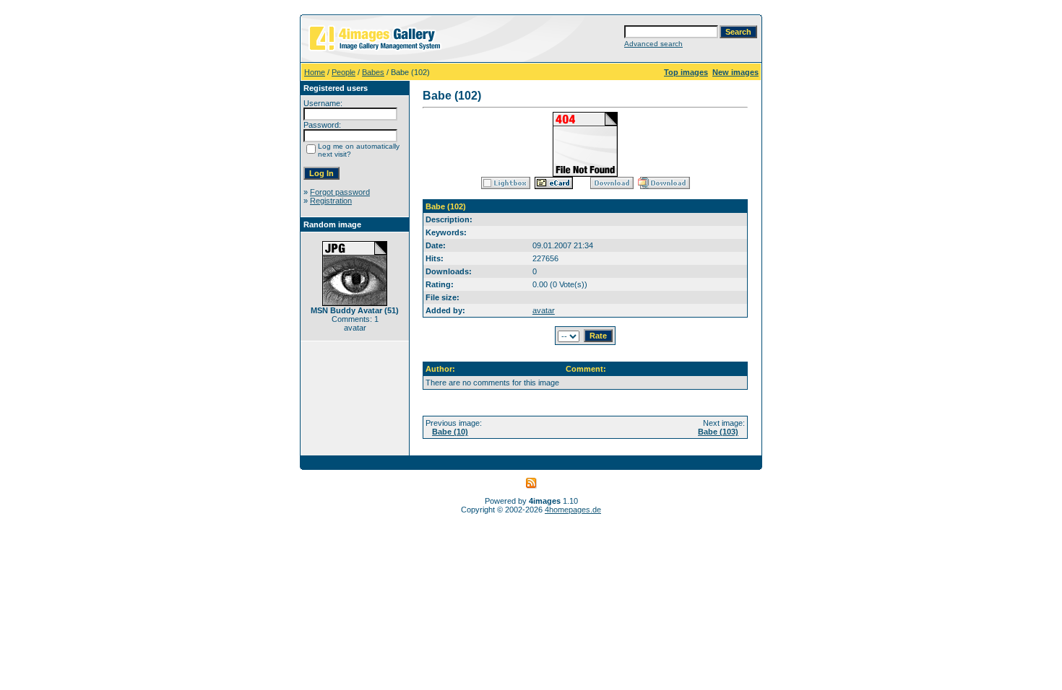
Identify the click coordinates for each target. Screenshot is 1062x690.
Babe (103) (718, 431)
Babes (373, 72)
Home (314, 72)
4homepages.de (573, 509)
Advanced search (653, 44)
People (343, 72)
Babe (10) (450, 431)
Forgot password (340, 192)
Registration (331, 200)
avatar (543, 310)
